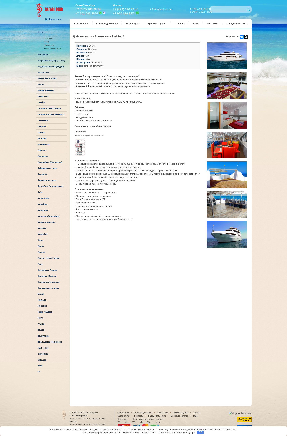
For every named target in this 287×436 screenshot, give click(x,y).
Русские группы (157, 23)
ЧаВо (195, 23)
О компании (81, 23)
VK (126, 422)
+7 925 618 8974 (124, 13)
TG (133, 422)
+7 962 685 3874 (86, 13)
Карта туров (55, 19)
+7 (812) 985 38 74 (88, 9)
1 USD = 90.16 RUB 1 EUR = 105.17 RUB (201, 10)
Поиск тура (132, 23)
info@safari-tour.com (161, 9)
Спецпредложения (107, 23)
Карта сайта (123, 416)
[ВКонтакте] (242, 37)
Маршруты (49, 45)
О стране (48, 38)
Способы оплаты (179, 416)
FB (118, 422)
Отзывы (179, 23)
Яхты (46, 42)
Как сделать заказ (236, 23)
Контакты (212, 23)
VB (141, 422)
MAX (157, 422)
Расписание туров (52, 48)
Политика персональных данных (148, 419)
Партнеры (122, 419)
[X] (246, 37)
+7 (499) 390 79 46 (125, 9)
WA (149, 422)
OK (200, 432)
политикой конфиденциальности (99, 432)
